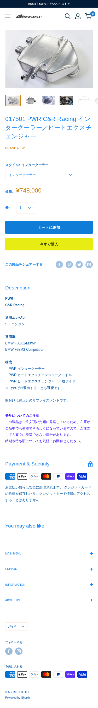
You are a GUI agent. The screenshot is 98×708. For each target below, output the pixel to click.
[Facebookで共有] (59, 264)
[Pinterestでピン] (69, 264)
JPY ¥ (12, 626)
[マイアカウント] (77, 16)
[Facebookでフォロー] (9, 651)
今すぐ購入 (49, 244)
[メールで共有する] (89, 264)
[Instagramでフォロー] (18, 651)
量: (7, 208)
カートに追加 (49, 227)
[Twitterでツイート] (79, 264)
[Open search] (68, 16)
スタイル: (27, 165)
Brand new (15, 148)
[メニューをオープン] (7, 16)
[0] (88, 16)
